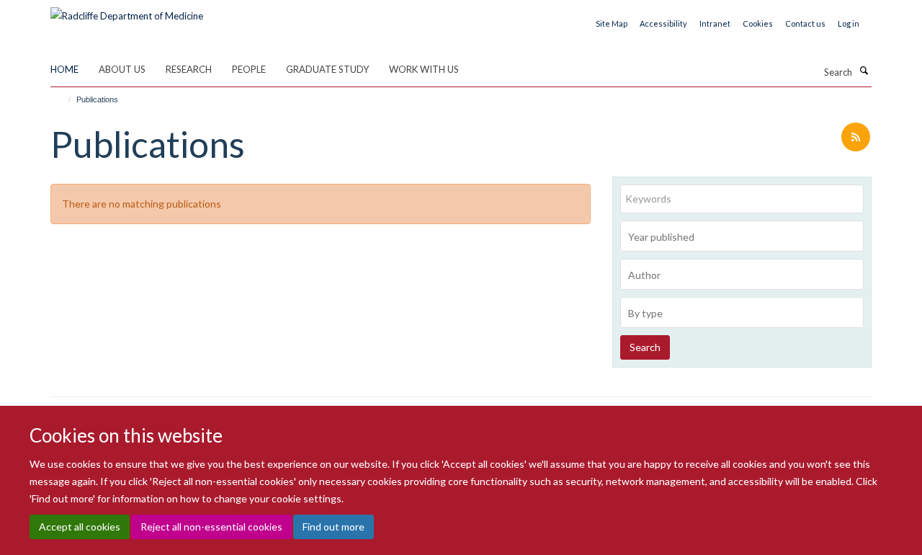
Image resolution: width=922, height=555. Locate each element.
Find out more (333, 526)
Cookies (758, 23)
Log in (848, 23)
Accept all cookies (79, 526)
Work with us (424, 69)
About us (122, 69)
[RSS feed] (855, 137)
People (249, 69)
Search (645, 347)
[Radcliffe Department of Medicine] (126, 11)
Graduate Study (327, 69)
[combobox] (742, 236)
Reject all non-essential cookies (211, 526)
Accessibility (663, 23)
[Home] (63, 99)
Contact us (805, 23)
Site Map (611, 23)
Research (189, 69)
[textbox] (745, 237)
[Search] (864, 71)
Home (64, 69)
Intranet (714, 23)
